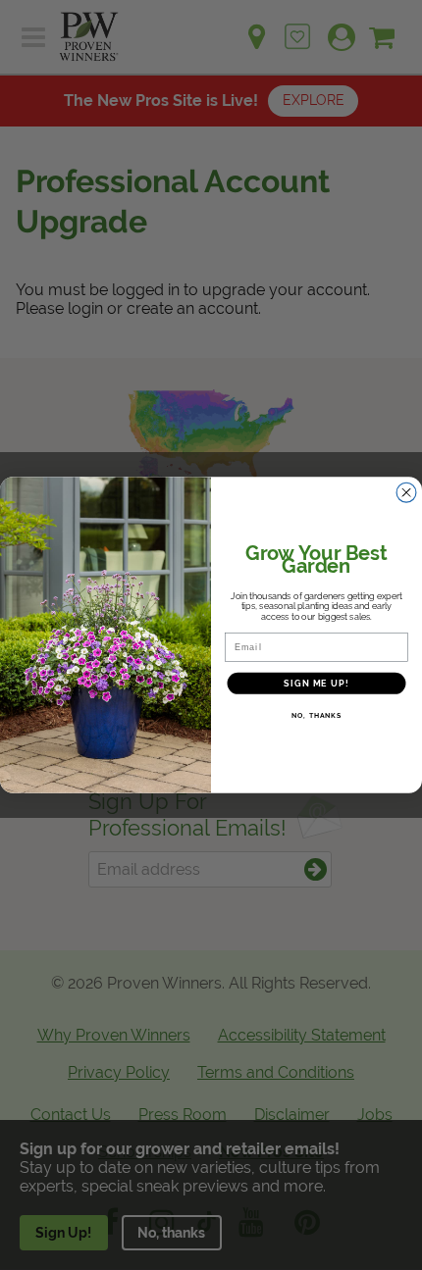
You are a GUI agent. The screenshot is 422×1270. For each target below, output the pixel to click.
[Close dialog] (406, 493)
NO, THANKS (316, 716)
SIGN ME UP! (316, 682)
